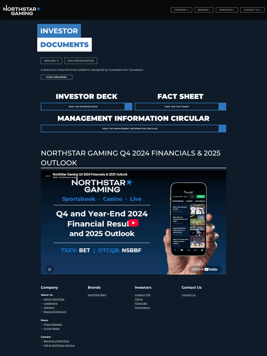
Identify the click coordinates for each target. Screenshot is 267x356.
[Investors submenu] (234, 10)
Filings (139, 299)
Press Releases (53, 324)
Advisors (49, 307)
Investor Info (142, 294)
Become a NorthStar (56, 341)
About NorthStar (54, 299)
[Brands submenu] (209, 10)
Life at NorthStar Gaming (59, 345)
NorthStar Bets (97, 294)
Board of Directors (55, 311)
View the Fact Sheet (177, 106)
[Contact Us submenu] (260, 10)
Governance (142, 307)
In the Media (51, 328)
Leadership (51, 303)
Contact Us (189, 294)
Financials (141, 303)
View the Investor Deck (82, 106)
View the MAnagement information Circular (130, 128)
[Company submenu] (188, 10)
